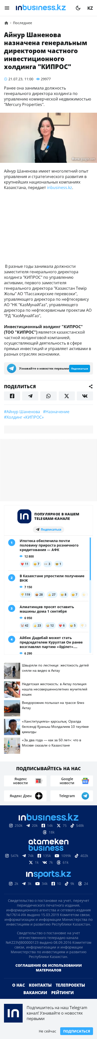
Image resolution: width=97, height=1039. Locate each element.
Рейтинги (62, 992)
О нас (18, 985)
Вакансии (35, 992)
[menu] (7, 8)
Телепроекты (70, 985)
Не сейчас (47, 1031)
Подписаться (76, 1031)
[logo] (42, 8)
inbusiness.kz (59, 187)
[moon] (78, 8)
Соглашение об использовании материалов (48, 967)
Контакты (40, 985)
